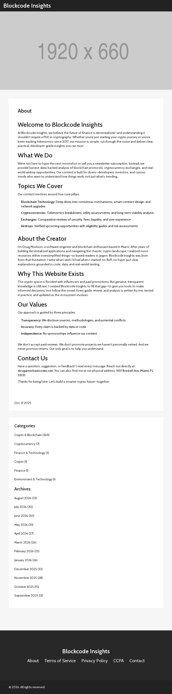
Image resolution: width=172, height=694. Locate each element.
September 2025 (28, 595)
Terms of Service (60, 660)
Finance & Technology (31, 453)
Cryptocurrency (26, 444)
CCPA (118, 660)
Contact (137, 660)
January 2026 (26, 560)
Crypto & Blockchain (31, 435)
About (33, 660)
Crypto (20, 462)
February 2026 (26, 551)
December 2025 (28, 569)
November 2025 (28, 578)
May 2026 (23, 525)
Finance (21, 470)
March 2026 (25, 542)
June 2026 (24, 516)
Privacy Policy (94, 660)
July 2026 (23, 507)
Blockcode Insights (27, 5)
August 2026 (25, 498)
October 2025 (26, 587)
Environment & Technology (35, 479)
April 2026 (24, 533)
